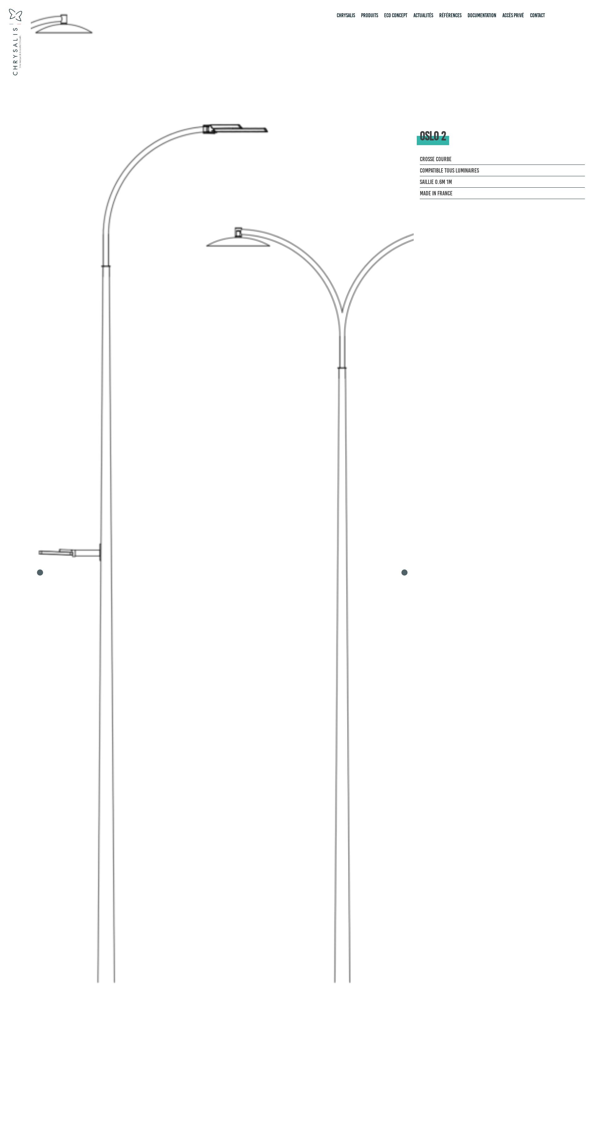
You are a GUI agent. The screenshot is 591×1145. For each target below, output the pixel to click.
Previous (40, 572)
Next (404, 572)
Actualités (423, 15)
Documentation (482, 15)
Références (450, 15)
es (574, 15)
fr (555, 15)
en (565, 15)
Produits (369, 15)
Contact (537, 15)
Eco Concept (395, 15)
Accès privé (513, 15)
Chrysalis (346, 15)
